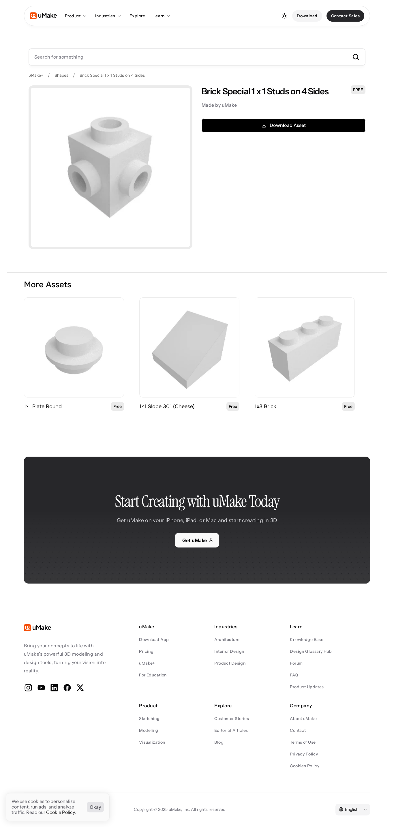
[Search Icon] (197, 56)
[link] (74, 347)
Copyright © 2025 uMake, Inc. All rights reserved (179, 809)
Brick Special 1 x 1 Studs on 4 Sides (112, 75)
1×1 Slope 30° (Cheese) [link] (167, 406)
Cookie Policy (60, 812)
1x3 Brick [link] (265, 406)
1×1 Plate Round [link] (43, 406)
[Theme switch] (284, 15)
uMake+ (36, 75)
